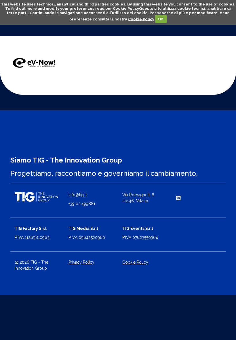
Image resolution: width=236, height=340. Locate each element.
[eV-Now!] (34, 63)
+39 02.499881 (81, 203)
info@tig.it (77, 194)
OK (161, 19)
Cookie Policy (126, 8)
